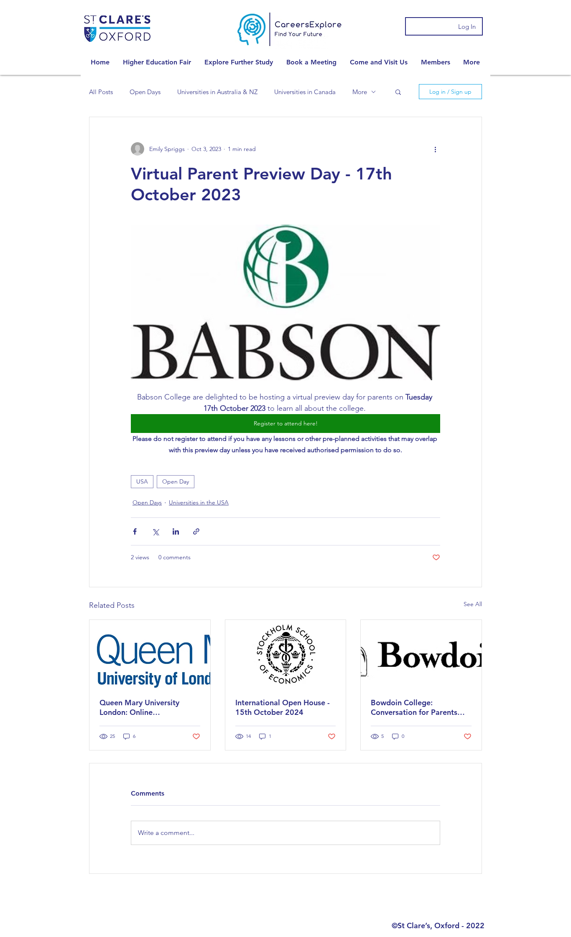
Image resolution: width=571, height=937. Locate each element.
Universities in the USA (199, 502)
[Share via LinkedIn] (176, 531)
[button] (157, 62)
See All (473, 604)
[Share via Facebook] (135, 531)
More (359, 92)
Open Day (175, 481)
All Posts (101, 92)
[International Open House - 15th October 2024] (285, 654)
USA (142, 481)
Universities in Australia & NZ (217, 92)
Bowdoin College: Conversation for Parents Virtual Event (414, 707)
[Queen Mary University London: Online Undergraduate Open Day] (149, 654)
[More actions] (435, 149)
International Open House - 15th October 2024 (282, 707)
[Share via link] (196, 531)
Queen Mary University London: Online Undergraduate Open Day (144, 707)
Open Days (145, 92)
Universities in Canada (305, 92)
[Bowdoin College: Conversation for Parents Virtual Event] (421, 654)
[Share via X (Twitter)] (155, 531)
